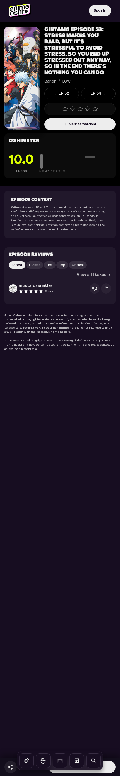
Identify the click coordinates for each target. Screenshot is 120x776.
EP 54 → (98, 93)
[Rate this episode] (80, 109)
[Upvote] (106, 288)
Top (62, 265)
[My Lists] (76, 760)
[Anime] (26, 760)
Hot (50, 265)
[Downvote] (95, 288)
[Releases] (60, 760)
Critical (78, 265)
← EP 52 (61, 93)
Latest (17, 265)
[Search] (93, 760)
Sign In (100, 10)
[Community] (43, 760)
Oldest (34, 265)
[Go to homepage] (20, 11)
